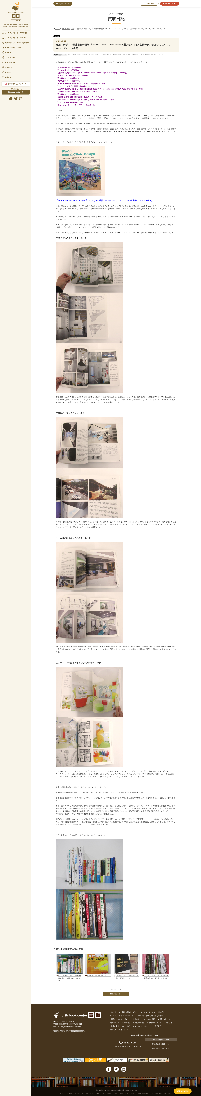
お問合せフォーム (162, 1040)
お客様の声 (9, 67)
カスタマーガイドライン (119, 1030)
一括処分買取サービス (128, 1012)
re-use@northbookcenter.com (69, 1027)
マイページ (150, 3)
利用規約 (158, 1026)
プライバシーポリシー (142, 1026)
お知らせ (169, 1023)
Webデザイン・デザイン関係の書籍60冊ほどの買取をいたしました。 (69, 978)
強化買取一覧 (139, 1023)
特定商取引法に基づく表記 (120, 1026)
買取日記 (8, 72)
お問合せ (8, 77)
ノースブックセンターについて (15, 38)
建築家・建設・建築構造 (130, 54)
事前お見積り (15, 92)
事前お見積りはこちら (160, 1048)
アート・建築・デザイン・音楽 (77, 54)
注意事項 (8, 52)
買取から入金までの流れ (13, 47)
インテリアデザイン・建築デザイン (100, 54)
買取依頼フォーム (170, 3)
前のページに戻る (117, 990)
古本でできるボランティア (16, 84)
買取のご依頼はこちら (160, 1044)
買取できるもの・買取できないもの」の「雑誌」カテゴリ (136, 131)
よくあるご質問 (10, 57)
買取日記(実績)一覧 (68, 29)
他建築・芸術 (117, 54)
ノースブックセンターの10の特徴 (16, 33)
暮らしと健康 (144, 54)
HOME (113, 1012)
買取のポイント (10, 62)
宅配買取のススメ (155, 1023)
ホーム (57, 29)
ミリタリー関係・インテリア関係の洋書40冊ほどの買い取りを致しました (156, 978)
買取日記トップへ (117, 994)
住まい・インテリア (157, 54)
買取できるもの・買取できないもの (17, 43)
